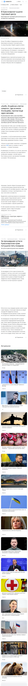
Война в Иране (14, 4)
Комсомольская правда (14, 7)
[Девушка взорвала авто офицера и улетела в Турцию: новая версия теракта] (14, 588)
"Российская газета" (14, 103)
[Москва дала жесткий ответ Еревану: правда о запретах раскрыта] (14, 630)
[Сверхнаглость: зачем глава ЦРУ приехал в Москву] (14, 380)
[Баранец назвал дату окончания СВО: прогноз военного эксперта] (14, 422)
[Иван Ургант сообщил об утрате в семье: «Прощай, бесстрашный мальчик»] (14, 401)
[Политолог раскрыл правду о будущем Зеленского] (14, 463)
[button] (14, 29)
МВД (7, 145)
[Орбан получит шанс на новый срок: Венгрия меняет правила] (14, 568)
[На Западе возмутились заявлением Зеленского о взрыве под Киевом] (14, 547)
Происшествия (4, 9)
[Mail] (4, 1)
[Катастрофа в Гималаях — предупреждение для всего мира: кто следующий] (14, 359)
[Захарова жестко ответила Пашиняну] (14, 526)
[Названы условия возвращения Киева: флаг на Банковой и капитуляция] (14, 505)
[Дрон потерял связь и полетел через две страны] (14, 484)
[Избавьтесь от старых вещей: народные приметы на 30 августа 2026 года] (14, 651)
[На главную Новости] (8, 1)
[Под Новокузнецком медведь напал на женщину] (14, 672)
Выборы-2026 (5, 4)
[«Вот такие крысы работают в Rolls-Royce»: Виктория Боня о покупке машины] (14, 609)
